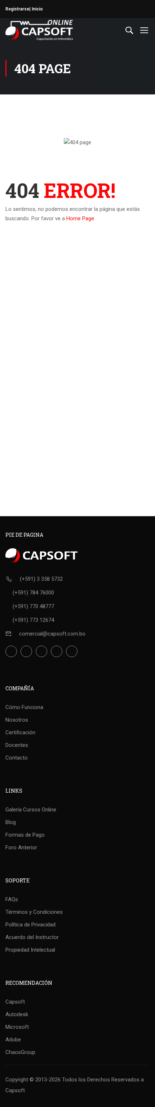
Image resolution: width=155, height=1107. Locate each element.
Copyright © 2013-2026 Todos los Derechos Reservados (72, 1079)
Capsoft (15, 1001)
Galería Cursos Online (30, 809)
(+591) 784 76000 (33, 592)
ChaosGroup (20, 1052)
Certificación (20, 732)
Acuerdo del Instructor (32, 937)
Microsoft (17, 1027)
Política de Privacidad (30, 924)
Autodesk (16, 1014)
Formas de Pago (25, 835)
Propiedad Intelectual (30, 950)
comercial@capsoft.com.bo (52, 633)
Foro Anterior (21, 847)
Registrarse (17, 9)
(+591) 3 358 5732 (41, 579)
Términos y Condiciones (34, 912)
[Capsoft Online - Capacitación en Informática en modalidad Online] (39, 30)
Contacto (16, 757)
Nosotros (16, 720)
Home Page (80, 218)
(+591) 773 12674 (33, 620)
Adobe (13, 1039)
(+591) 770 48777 (33, 606)
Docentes (16, 745)
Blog (10, 822)
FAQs (11, 899)
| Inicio (36, 9)
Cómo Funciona (24, 707)
